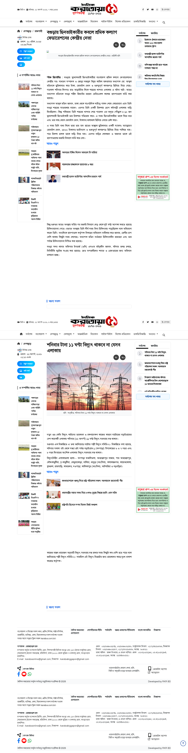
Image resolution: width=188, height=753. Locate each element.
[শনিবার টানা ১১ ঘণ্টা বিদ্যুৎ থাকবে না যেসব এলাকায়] (152, 354)
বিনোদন (94, 21)
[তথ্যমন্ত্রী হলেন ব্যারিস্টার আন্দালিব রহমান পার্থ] (152, 55)
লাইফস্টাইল (106, 21)
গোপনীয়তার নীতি (94, 630)
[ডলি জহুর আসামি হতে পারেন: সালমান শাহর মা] (152, 66)
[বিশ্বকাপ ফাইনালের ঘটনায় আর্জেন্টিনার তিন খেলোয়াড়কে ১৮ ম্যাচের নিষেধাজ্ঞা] (152, 381)
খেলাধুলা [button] (68, 21)
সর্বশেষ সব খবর (152, 84)
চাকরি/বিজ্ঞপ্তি (140, 21)
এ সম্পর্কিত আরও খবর (29, 75)
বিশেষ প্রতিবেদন (122, 21)
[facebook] (18, 674)
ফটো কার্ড (27, 58)
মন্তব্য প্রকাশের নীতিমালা (125, 630)
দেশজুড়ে (27, 31)
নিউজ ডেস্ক (26, 37)
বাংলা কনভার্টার (144, 630)
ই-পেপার (165, 9)
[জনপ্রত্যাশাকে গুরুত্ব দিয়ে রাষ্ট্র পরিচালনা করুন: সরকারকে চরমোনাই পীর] (152, 366)
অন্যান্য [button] (152, 21)
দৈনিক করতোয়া (77, 630)
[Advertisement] (30, 263)
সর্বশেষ (29, 21)
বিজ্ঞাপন (157, 630)
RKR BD (166, 681)
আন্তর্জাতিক (82, 21)
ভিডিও (22, 9)
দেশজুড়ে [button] (54, 21)
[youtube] (24, 674)
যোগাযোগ (75, 633)
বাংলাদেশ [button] (40, 21)
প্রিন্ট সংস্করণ (28, 51)
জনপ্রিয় (154, 33)
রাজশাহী (38, 31)
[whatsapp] (29, 674)
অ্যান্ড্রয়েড (155, 672)
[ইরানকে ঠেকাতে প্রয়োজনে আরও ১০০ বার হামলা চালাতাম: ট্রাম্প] (152, 43)
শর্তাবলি (108, 630)
